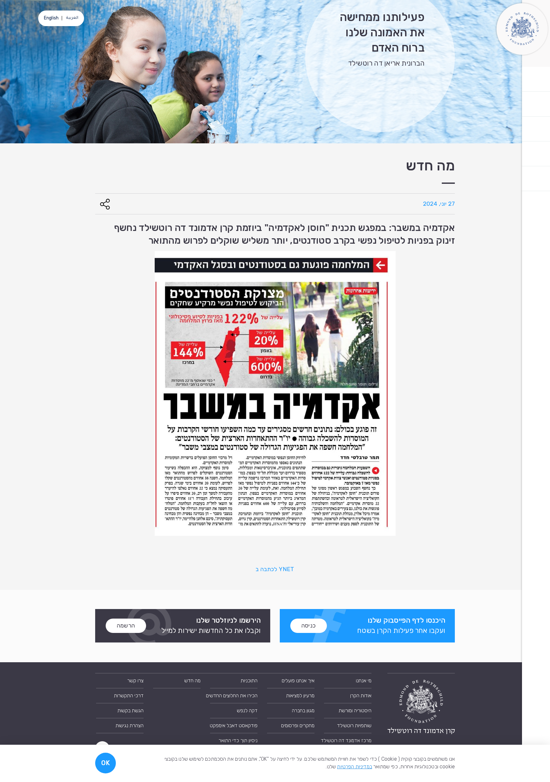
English (51, 18)
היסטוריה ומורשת (355, 710)
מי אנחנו (363, 681)
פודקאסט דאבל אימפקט (233, 725)
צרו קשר (135, 681)
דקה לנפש (247, 710)
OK (105, 763)
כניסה (308, 625)
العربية (72, 18)
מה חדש (192, 681)
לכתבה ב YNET (275, 569)
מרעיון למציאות (300, 695)
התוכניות (249, 681)
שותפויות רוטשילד (354, 725)
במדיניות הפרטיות (354, 767)
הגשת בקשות (130, 710)
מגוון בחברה (303, 710)
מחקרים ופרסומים (297, 725)
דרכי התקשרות (129, 695)
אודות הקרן (360, 695)
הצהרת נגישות (130, 725)
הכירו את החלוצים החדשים (233, 695)
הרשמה (126, 625)
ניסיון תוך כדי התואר (238, 740)
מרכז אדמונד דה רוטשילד (347, 740)
